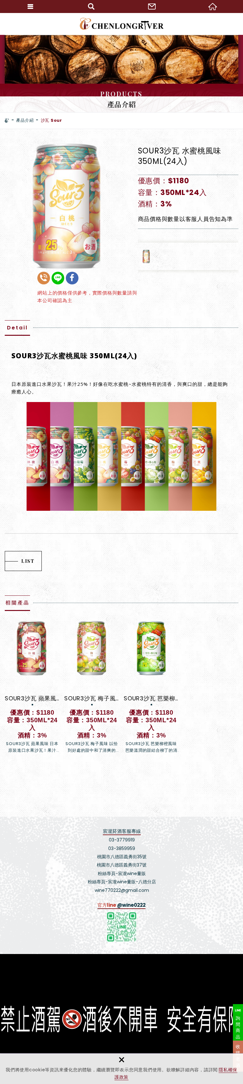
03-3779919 (122, 840)
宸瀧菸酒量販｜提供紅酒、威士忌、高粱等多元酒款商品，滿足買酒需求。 (122, 24)
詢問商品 (238, 1027)
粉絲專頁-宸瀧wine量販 (122, 873)
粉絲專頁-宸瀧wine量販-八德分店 (122, 882)
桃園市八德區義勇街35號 (121, 857)
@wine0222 (131, 905)
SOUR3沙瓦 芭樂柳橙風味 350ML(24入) (151, 686)
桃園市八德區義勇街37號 (121, 865)
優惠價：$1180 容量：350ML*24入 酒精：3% (172, 192)
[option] (68, 205)
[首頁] (7, 120)
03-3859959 (121, 848)
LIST (27, 561)
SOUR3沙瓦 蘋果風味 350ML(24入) (32, 686)
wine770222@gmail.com (122, 890)
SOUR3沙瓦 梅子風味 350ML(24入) (91, 686)
